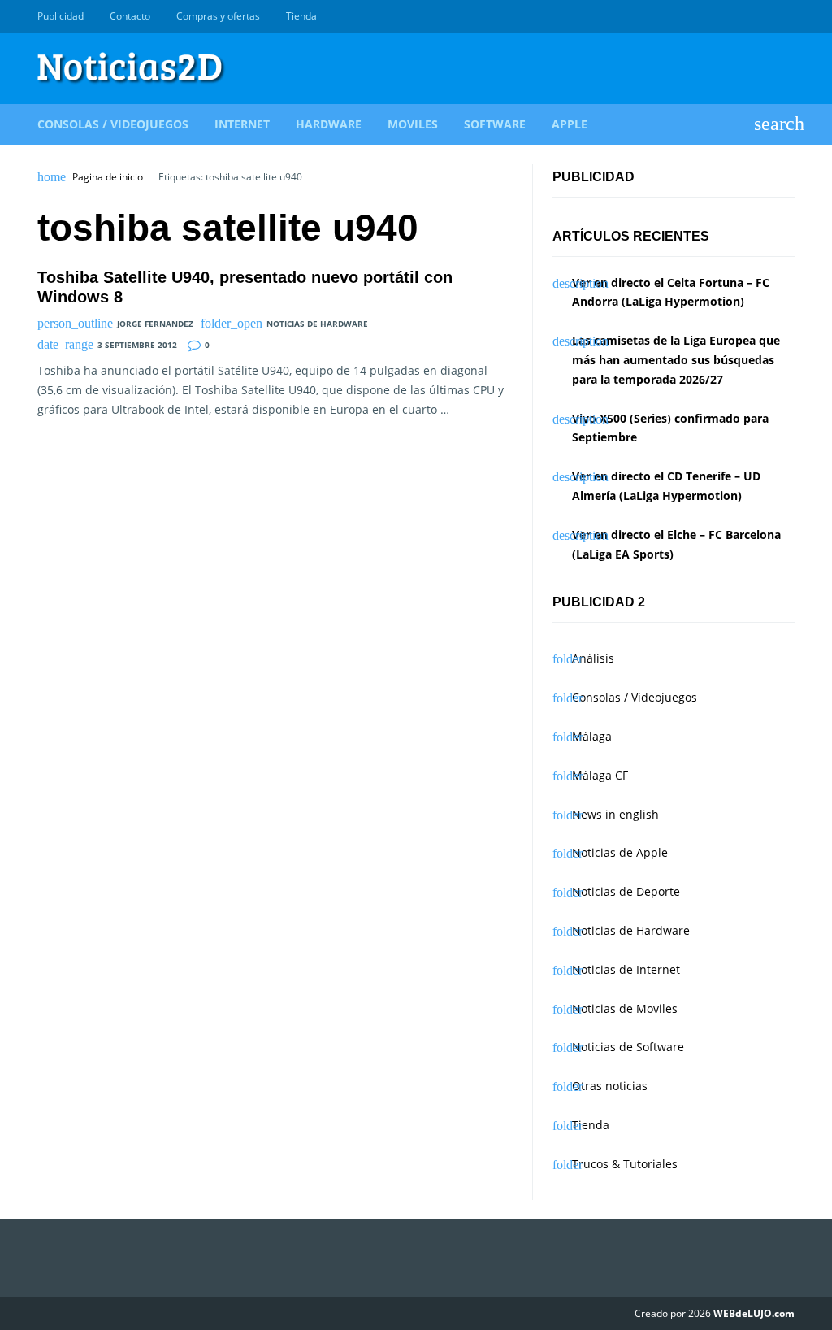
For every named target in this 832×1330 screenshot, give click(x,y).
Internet (242, 124)
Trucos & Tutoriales (625, 1163)
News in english (615, 814)
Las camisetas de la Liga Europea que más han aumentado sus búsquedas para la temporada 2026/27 (676, 359)
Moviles (413, 124)
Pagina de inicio (107, 177)
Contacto (130, 16)
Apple (569, 124)
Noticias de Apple (620, 852)
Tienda (301, 16)
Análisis (593, 658)
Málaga (592, 736)
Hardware (329, 124)
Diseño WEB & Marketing (767, 16)
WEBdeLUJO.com (754, 1313)
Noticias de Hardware (317, 323)
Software (495, 124)
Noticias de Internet (626, 969)
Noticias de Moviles (625, 1008)
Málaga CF (600, 775)
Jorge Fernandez (155, 323)
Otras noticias (610, 1085)
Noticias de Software (628, 1046)
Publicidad (60, 16)
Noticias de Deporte (626, 891)
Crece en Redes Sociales (785, 16)
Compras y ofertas (218, 16)
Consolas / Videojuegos (112, 124)
